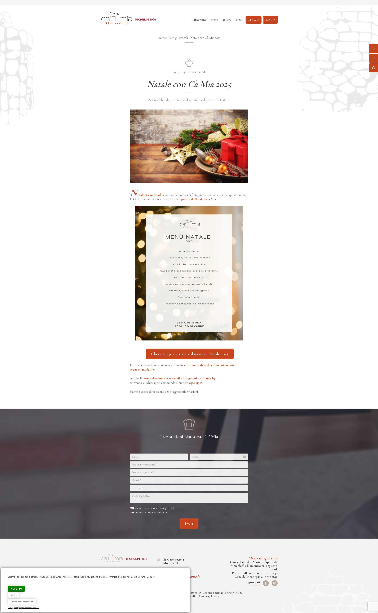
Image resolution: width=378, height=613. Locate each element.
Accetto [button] (16, 588)
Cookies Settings (213, 592)
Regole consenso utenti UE (29, 608)
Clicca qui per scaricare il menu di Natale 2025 (189, 353)
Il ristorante (199, 20)
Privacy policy (13, 608)
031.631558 (195, 383)
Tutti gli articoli (178, 38)
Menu (214, 20)
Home (162, 38)
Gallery (227, 20)
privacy (169, 508)
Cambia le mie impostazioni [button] (22, 602)
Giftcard (253, 20)
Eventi (239, 20)
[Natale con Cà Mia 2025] (111, 558)
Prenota (270, 20)
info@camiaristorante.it (198, 378)
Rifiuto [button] (13, 595)
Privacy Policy (233, 592)
